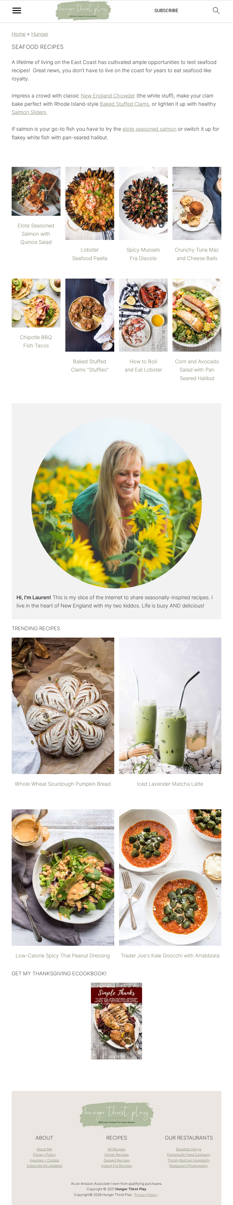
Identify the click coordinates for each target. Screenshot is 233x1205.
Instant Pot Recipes (116, 1165)
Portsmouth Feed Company (188, 1154)
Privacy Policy (44, 1154)
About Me (44, 1149)
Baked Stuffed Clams (124, 104)
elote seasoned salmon (149, 129)
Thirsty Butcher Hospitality (189, 1160)
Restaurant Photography (188, 1165)
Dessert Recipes (117, 1160)
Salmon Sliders (29, 112)
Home (19, 34)
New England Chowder (108, 96)
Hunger (39, 34)
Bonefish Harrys (188, 1149)
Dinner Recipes (117, 1154)
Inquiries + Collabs (44, 1160)
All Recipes (116, 1149)
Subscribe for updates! (44, 1165)
